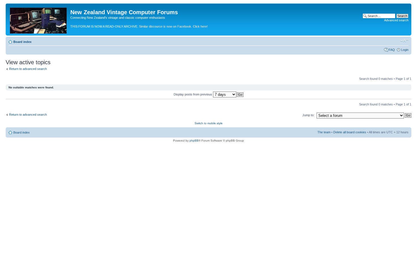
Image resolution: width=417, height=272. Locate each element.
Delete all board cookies (349, 132)
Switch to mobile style (209, 123)
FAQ (392, 49)
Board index (22, 41)
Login (404, 49)
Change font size (404, 40)
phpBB (194, 140)
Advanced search (396, 20)
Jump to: (308, 115)
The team (323, 132)
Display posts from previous (193, 94)
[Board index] (38, 19)
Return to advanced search (28, 68)
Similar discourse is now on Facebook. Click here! (173, 26)
